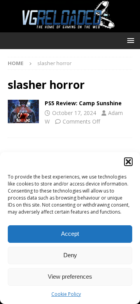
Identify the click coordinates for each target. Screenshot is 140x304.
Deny (70, 255)
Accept (70, 233)
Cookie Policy (66, 294)
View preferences (70, 276)
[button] (128, 162)
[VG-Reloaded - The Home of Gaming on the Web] (70, 28)
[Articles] (23, 111)
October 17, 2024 (74, 113)
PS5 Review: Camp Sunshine (83, 103)
